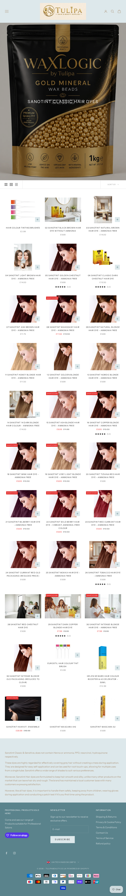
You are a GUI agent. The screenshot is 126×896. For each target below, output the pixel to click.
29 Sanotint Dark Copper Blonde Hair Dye (63, 626)
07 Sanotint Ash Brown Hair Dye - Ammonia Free (22, 328)
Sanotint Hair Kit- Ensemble (23, 727)
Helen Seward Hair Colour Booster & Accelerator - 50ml (103, 679)
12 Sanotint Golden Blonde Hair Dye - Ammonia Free (63, 376)
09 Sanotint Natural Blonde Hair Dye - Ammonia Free (103, 328)
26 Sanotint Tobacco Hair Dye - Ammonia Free (103, 574)
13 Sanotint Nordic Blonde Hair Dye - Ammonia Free (103, 376)
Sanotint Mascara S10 (63, 727)
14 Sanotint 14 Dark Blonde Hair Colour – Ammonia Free (23, 424)
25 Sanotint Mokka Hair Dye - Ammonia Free (63, 574)
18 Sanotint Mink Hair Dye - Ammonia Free (23, 475)
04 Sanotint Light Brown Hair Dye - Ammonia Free (23, 277)
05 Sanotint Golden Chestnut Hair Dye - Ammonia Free (63, 277)
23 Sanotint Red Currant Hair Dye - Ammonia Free (103, 523)
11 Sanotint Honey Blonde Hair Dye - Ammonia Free (23, 376)
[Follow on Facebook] (6, 853)
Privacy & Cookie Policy (108, 822)
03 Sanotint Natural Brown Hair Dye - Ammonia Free (103, 229)
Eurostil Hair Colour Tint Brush (63, 665)
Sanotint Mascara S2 (103, 727)
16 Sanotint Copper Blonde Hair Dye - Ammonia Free (103, 424)
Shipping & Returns (106, 816)
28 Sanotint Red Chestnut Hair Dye (23, 626)
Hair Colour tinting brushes (23, 228)
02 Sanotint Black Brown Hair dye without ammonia (63, 229)
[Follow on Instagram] (14, 853)
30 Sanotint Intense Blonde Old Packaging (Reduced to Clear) (23, 679)
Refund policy (103, 843)
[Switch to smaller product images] (11, 184)
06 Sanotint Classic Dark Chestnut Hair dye (103, 277)
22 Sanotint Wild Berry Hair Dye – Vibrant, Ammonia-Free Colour (63, 525)
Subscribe (62, 839)
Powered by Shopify (78, 869)
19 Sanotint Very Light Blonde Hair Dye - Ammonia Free (63, 475)
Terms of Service (104, 838)
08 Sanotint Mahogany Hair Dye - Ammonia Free (63, 328)
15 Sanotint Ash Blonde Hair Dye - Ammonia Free (63, 424)
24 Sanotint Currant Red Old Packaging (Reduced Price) (23, 574)
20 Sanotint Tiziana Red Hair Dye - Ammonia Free (103, 475)
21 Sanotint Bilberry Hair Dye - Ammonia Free (23, 523)
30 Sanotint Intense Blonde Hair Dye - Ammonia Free (103, 626)
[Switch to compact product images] (16, 184)
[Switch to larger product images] (6, 184)
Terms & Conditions (106, 827)
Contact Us (102, 832)
